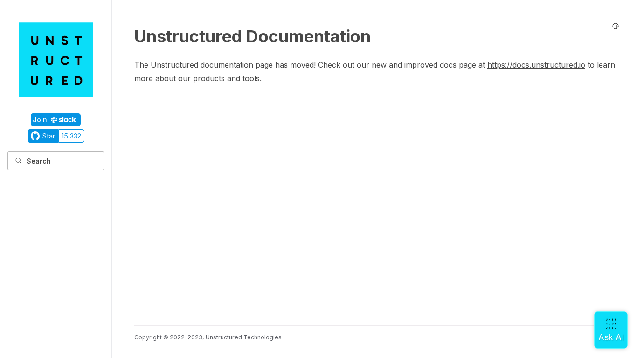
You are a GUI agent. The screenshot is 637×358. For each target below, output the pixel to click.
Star (48, 136)
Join (40, 120)
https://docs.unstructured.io (536, 64)
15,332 (71, 136)
